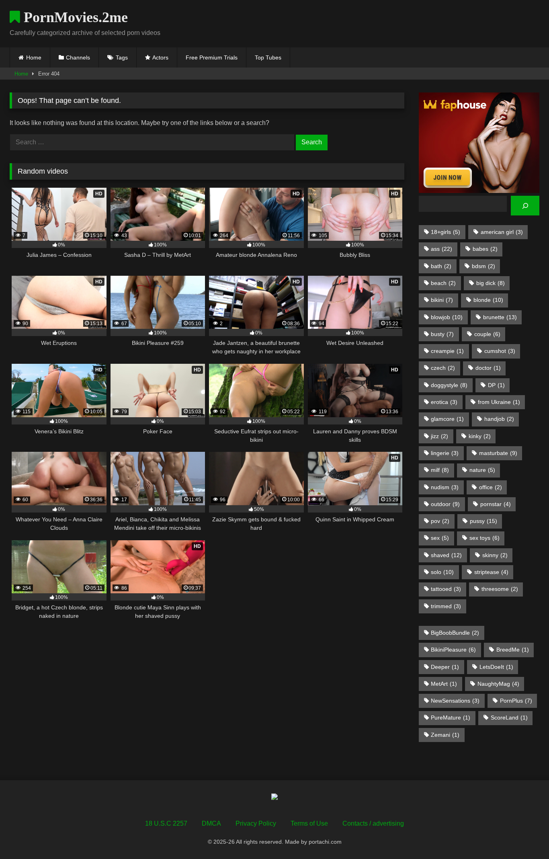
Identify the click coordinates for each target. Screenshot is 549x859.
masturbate (498, 453)
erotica (444, 402)
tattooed (446, 589)
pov (440, 521)
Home (33, 57)
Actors (160, 57)
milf (440, 470)
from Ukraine (499, 402)
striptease (491, 572)
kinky (480, 436)
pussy (483, 521)
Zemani (445, 735)
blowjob (447, 317)
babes (485, 249)
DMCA (211, 823)
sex (440, 538)
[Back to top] (524, 835)
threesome (499, 589)
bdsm (483, 266)
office (490, 487)
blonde (488, 300)
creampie (447, 351)
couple (487, 334)
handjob (499, 419)
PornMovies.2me (74, 17)
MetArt (444, 684)
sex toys (484, 538)
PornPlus (516, 700)
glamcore (447, 419)
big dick (490, 283)
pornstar (495, 504)
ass (441, 249)
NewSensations (455, 700)
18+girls (445, 232)
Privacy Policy (256, 823)
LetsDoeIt (496, 667)
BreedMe (512, 649)
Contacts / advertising (373, 823)
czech (443, 368)
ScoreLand (509, 717)
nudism (445, 487)
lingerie (445, 453)
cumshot (499, 351)
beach (443, 283)
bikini (442, 300)
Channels (78, 57)
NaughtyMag (498, 684)
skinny (495, 555)
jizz (439, 436)
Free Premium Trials (212, 57)
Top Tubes (268, 57)
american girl (502, 232)
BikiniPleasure (453, 649)
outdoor (445, 504)
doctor (488, 368)
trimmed (446, 606)
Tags (122, 57)
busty (442, 334)
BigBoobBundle (455, 632)
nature (482, 470)
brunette (500, 317)
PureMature (450, 717)
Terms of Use (309, 823)
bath (441, 266)
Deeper (445, 667)
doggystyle (449, 385)
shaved (446, 555)
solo (442, 572)
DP (496, 385)
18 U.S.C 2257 (166, 823)
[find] (525, 205)
